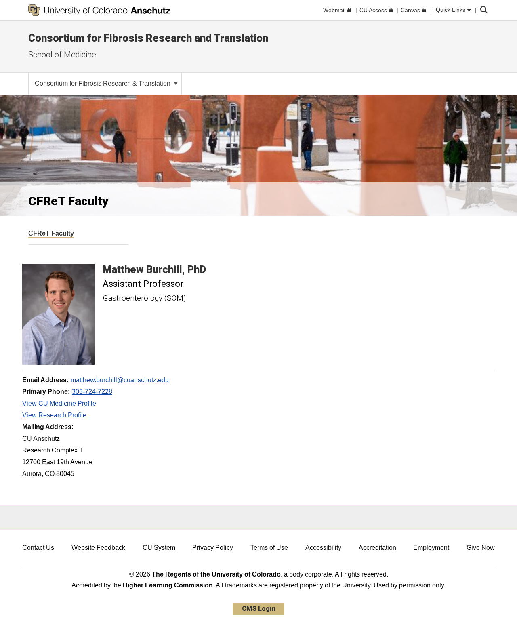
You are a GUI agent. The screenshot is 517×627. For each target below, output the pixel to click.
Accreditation (377, 547)
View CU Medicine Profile (59, 403)
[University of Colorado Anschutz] (99, 10)
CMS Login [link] (258, 608)
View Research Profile (54, 415)
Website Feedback (98, 547)
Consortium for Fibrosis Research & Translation (103, 83)
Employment (431, 547)
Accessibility (323, 547)
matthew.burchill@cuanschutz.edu (120, 380)
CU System (159, 547)
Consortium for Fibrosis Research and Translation (148, 38)
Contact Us (38, 547)
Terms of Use (269, 547)
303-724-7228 (92, 391)
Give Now (481, 547)
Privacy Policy (212, 547)
